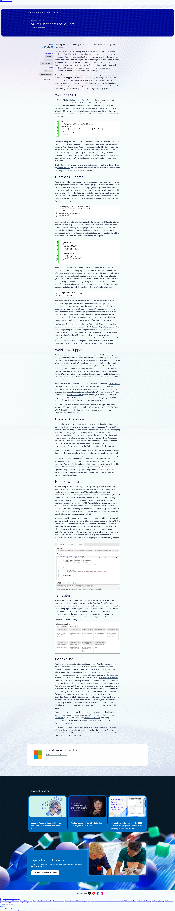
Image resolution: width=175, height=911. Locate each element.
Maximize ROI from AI (127, 897)
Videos (108, 901)
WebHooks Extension (70, 366)
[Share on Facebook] (45, 47)
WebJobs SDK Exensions (108, 678)
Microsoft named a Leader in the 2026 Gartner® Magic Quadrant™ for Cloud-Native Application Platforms (126, 826)
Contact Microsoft (24, 910)
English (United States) (6, 904)
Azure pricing (82, 897)
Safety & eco (61, 910)
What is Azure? (4, 897)
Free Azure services (91, 897)
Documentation (45, 901)
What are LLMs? (4, 902)
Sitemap (16, 910)
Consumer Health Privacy (7, 910)
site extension (114, 384)
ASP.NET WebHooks (75, 395)
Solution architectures (165, 897)
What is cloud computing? (117, 901)
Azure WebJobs (63, 168)
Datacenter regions (38, 897)
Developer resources (58, 901)
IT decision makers (46, 74)
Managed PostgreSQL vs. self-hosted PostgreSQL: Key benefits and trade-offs (46, 826)
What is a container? (15, 902)
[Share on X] (48, 47)
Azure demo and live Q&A (12, 899)
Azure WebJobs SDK (83, 103)
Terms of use (47, 910)
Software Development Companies (9, 901)
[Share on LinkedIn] (52, 47)
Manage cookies (38, 910)
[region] (87, 129)
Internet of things (46, 63)
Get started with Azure (15, 897)
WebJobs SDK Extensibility (96, 669)
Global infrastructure (27, 897)
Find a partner (37, 901)
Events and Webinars (76, 901)
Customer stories (68, 897)
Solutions (136, 897)
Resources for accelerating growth (148, 897)
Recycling (68, 910)
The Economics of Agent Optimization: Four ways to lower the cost (86, 824)
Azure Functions (110, 51)
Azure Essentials (58, 897)
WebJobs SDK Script (92, 718)
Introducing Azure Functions (66, 57)
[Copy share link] (42, 47)
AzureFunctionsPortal (63, 723)
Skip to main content (6, 1)
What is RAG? (25, 902)
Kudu (81, 503)
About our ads (75, 910)
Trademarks (54, 910)
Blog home (34, 12)
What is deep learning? (158, 901)
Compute (48, 56)
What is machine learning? (144, 901)
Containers (48, 60)
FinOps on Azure (116, 897)
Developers (48, 71)
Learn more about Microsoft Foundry (45, 872)
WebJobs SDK (94, 715)
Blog (51, 901)
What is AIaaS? (169, 901)
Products (75, 897)
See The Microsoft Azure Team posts (56, 755)
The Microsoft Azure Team (38, 27)
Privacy (32, 910)
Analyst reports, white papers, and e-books (94, 901)
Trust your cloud (49, 897)
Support (2, 899)
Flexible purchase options (104, 897)
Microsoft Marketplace (26, 901)
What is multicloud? (130, 901)
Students (67, 901)
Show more (46, 79)
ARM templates (100, 511)
